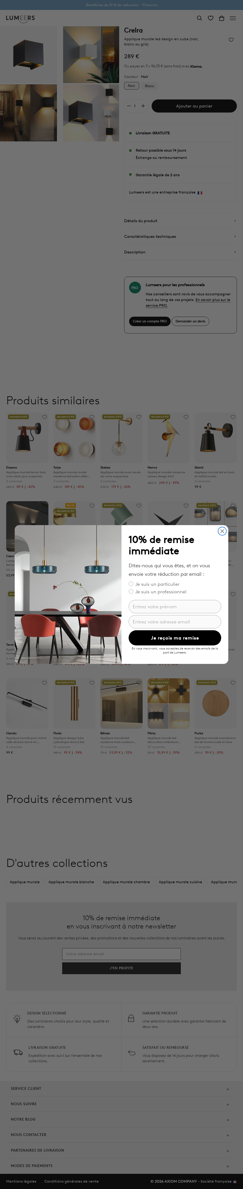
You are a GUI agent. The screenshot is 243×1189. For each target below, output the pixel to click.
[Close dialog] (222, 531)
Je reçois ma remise (175, 638)
